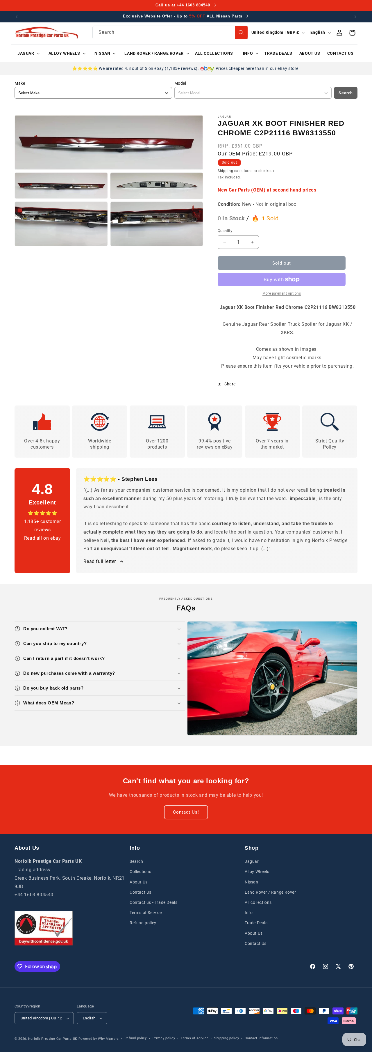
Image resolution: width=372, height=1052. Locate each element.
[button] (26, 53)
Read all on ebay (42, 538)
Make (20, 83)
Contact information (261, 1038)
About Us (139, 882)
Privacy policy (164, 1038)
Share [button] (230, 384)
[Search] (241, 32)
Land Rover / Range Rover (270, 892)
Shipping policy (226, 1038)
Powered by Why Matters (98, 1039)
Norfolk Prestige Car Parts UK (52, 1039)
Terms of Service (146, 912)
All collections (258, 902)
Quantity (225, 231)
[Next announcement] (355, 16)
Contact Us (140, 892)
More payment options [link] (281, 293)
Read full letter (99, 561)
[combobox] (170, 32)
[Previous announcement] (16, 16)
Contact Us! (186, 812)
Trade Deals (256, 922)
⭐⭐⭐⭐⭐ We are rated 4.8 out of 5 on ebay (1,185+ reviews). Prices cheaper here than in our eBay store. (186, 68)
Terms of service (194, 1038)
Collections (140, 871)
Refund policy (143, 922)
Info (249, 912)
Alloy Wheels (257, 871)
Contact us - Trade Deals (153, 902)
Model (180, 83)
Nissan (251, 882)
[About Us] (44, 928)
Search (346, 93)
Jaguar (252, 861)
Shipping (225, 171)
